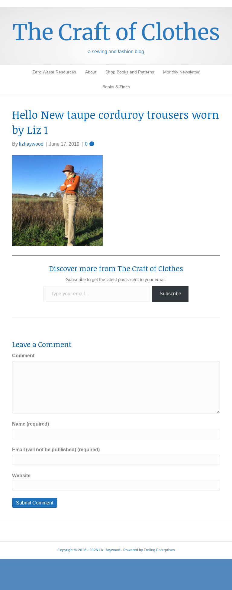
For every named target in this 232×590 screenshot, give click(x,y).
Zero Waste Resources (54, 72)
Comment (23, 355)
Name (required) (30, 423)
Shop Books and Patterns (129, 72)
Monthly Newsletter (181, 72)
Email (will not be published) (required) (56, 449)
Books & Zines (116, 86)
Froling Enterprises (159, 550)
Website (21, 475)
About (90, 72)
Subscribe (170, 293)
